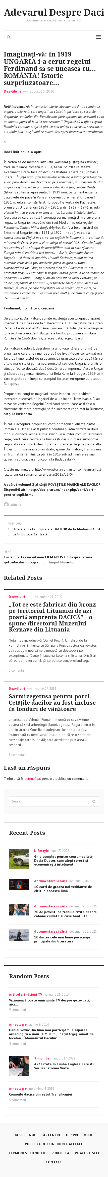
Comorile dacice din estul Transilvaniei (40, 1094)
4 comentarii (18, 1044)
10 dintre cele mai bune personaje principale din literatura (62, 939)
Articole (15, 994)
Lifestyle (41, 851)
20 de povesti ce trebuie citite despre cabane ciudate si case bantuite (65, 914)
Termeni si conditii (26, 1153)
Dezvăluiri (12, 91)
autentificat (33, 778)
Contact (54, 1162)
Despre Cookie (79, 1135)
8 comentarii (17, 755)
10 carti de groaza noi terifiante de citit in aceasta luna (63, 888)
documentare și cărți (50, 881)
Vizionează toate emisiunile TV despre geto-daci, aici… (49, 1002)
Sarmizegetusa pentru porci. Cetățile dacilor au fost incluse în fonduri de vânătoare (52, 702)
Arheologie (18, 1024)
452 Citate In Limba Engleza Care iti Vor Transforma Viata (64, 1066)
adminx (15, 504)
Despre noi (25, 1135)
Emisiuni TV (32, 994)
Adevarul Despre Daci (54, 13)
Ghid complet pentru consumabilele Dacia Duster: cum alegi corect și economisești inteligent (63, 860)
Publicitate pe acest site (75, 1153)
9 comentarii (18, 1010)
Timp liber (42, 1058)
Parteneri (50, 1135)
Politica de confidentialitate (54, 1144)
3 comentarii (17, 670)
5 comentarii (18, 1100)
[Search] (94, 801)
